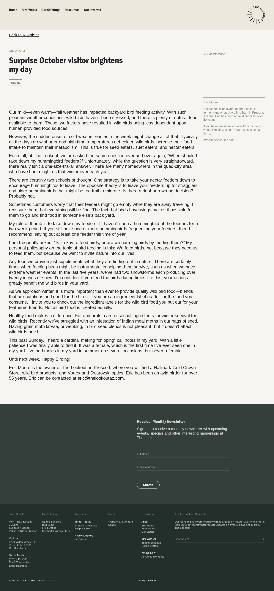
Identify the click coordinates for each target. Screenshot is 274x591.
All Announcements (152, 556)
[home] (256, 15)
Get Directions (17, 548)
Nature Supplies (51, 521)
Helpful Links (82, 528)
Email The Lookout (20, 562)
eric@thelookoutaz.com (218, 140)
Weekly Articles (84, 535)
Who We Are (148, 528)
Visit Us (13, 537)
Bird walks (29, 9)
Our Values (148, 531)
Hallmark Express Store (56, 530)
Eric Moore (147, 525)
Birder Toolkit (83, 521)
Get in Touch (16, 555)
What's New (148, 552)
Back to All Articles (24, 35)
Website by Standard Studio (120, 523)
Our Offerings (50, 9)
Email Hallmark (18, 565)
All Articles (81, 539)
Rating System (150, 545)
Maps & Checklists (86, 525)
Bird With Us (148, 538)
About (144, 521)
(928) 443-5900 (18, 559)
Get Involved (92, 9)
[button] (53, 9)
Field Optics (49, 527)
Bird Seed (48, 524)
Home (13, 9)
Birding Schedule (151, 542)
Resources (72, 9)
